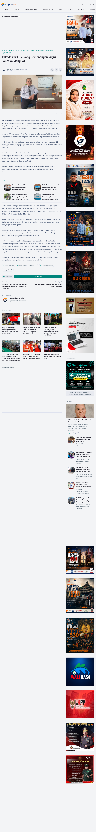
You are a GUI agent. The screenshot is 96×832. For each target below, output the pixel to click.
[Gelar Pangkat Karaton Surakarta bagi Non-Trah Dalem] (71, 443)
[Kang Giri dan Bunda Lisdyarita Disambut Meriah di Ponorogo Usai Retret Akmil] (11, 324)
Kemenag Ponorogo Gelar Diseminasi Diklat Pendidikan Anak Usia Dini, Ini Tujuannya (14, 286)
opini (70, 433)
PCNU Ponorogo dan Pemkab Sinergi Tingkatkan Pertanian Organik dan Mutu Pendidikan (51, 331)
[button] (8, 276)
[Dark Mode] (83, 5)
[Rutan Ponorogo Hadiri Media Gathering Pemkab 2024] (53, 351)
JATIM (6, 10)
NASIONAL (16, 10)
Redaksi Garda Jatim (17, 298)
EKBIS (60, 10)
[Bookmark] (61, 70)
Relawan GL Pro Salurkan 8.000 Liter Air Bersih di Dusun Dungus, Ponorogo (31, 356)
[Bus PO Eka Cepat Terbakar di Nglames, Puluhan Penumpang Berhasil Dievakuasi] (71, 473)
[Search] (90, 5)
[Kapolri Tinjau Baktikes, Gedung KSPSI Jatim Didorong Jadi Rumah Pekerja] (71, 458)
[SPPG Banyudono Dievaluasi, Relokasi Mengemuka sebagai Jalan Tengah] (37, 200)
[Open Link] (94, 5)
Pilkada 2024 (33, 265)
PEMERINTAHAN (48, 10)
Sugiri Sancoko (9, 270)
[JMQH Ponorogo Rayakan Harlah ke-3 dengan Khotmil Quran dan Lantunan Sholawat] (32, 324)
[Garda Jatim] (8, 4)
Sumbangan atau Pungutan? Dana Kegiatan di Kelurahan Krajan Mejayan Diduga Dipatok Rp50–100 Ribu (84, 487)
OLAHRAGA (81, 10)
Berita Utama (22, 265)
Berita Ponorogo (9, 265)
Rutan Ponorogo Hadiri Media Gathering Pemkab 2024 (52, 356)
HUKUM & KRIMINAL (31, 10)
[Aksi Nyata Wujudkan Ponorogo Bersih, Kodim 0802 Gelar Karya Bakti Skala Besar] (7, 200)
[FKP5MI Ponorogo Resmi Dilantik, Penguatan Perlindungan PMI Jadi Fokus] (37, 190)
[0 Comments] (52, 70)
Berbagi (39, 276)
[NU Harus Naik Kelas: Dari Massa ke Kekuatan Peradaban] (80, 417)
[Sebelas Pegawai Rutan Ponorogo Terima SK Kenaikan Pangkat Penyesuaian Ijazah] (7, 190)
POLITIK (70, 10)
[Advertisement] (32, 35)
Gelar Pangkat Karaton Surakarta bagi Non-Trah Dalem (84, 439)
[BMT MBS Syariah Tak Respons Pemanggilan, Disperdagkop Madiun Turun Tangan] (71, 503)
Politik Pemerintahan (47, 265)
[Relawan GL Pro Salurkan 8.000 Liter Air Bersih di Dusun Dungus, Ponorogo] (32, 351)
